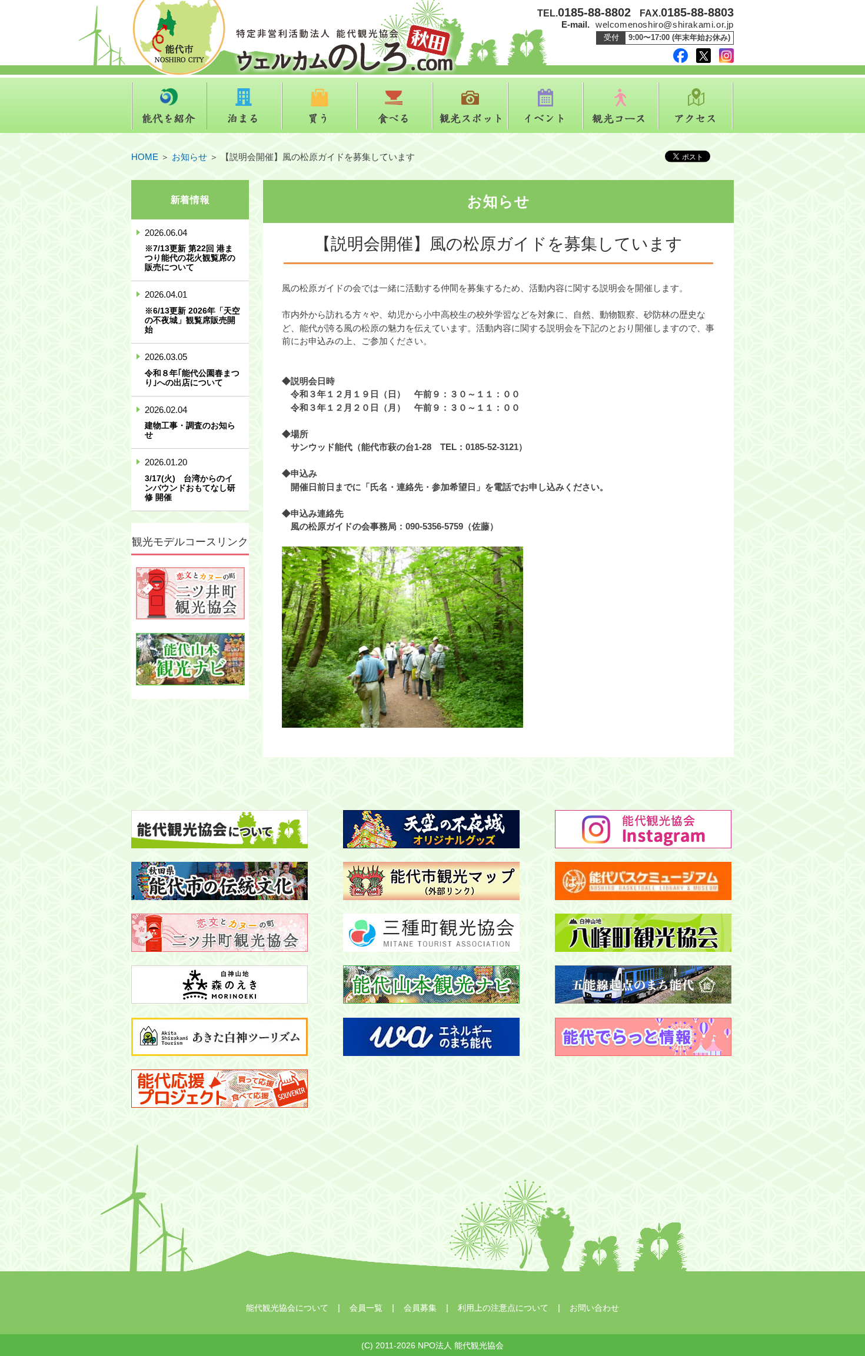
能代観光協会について (287, 1307)
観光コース (620, 105)
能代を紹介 (169, 105)
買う (319, 105)
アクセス (696, 105)
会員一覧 (366, 1307)
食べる (394, 105)
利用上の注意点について (503, 1307)
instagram (726, 55)
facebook (680, 55)
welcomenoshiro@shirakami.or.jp (664, 24)
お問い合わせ (594, 1307)
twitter (703, 55)
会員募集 (420, 1307)
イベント (545, 105)
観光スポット (470, 105)
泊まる (244, 105)
